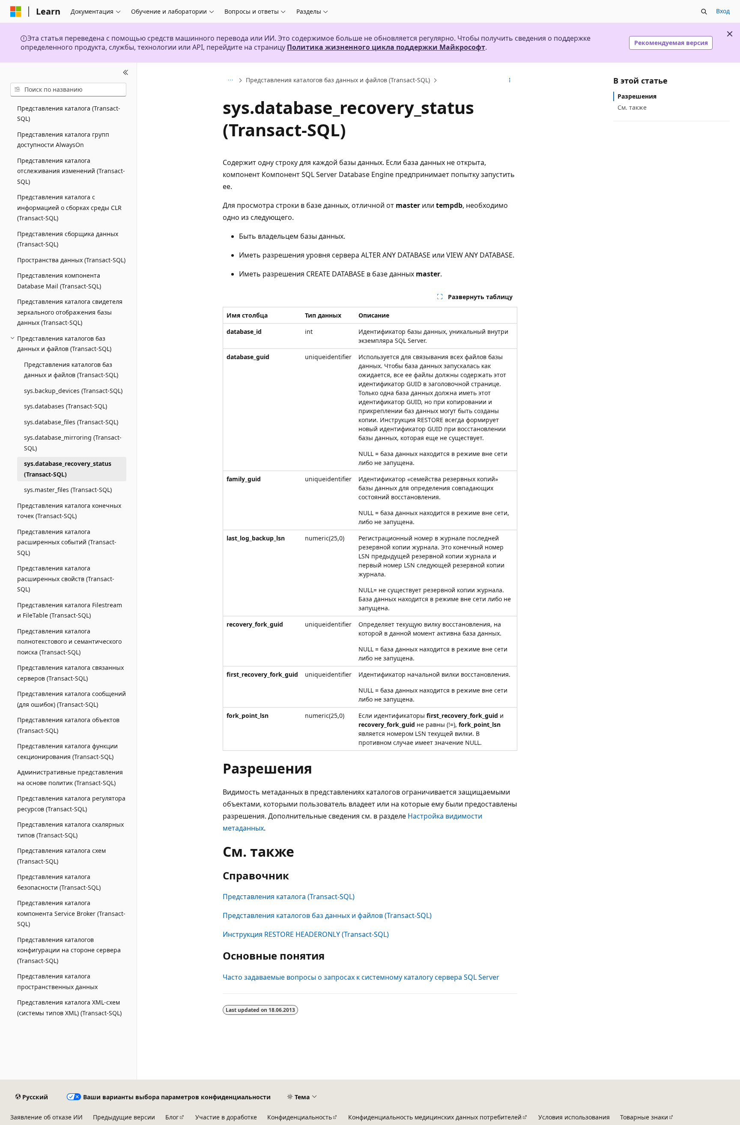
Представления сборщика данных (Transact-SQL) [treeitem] (67, 239)
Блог (172, 1117)
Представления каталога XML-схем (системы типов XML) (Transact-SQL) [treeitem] (69, 1007)
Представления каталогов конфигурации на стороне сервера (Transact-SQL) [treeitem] (69, 950)
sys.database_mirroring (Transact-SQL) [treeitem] (73, 442)
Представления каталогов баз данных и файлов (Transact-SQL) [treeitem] (71, 369)
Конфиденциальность (299, 1117)
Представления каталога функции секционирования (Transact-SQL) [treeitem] (67, 751)
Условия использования (574, 1117)
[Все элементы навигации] (230, 80)
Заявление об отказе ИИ (46, 1117)
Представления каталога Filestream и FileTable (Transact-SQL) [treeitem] (69, 610)
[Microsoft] (15, 11)
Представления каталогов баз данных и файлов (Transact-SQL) (338, 80)
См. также (632, 107)
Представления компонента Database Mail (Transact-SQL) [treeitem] (59, 280)
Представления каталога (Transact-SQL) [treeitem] (68, 113)
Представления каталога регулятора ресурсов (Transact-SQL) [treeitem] (71, 803)
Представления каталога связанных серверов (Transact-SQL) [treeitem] (70, 672)
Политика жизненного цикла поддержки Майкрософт (386, 47)
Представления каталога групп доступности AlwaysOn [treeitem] (63, 139)
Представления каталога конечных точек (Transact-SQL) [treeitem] (69, 510)
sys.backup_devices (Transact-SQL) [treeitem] (73, 391)
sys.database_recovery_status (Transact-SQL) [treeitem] (67, 468)
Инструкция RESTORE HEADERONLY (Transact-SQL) (306, 934)
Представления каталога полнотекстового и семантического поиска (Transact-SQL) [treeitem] (69, 641)
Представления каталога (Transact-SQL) (289, 896)
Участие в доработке (226, 1117)
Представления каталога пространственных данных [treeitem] (57, 981)
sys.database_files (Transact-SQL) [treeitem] (71, 422)
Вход (723, 11)
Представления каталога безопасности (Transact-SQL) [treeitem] (59, 882)
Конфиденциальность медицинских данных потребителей (435, 1117)
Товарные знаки (644, 1117)
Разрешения (637, 96)
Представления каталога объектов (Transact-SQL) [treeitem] (68, 725)
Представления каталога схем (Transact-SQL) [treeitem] (61, 855)
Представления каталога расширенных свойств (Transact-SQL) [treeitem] (65, 578)
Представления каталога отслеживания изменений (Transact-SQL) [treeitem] (71, 171)
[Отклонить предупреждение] (730, 34)
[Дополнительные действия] (509, 80)
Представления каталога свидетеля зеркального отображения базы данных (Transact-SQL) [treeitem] (69, 312)
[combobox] (68, 89)
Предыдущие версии (124, 1117)
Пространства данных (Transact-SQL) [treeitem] (71, 260)
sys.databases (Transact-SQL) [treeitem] (65, 406)
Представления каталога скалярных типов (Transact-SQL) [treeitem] (70, 829)
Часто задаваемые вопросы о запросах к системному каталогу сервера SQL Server (361, 977)
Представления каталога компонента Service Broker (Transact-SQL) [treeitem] (71, 913)
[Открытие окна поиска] (704, 11)
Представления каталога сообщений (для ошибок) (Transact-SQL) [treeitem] (71, 699)
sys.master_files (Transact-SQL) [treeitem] (68, 490)
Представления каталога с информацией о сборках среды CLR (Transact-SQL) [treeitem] (69, 207)
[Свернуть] (125, 73)
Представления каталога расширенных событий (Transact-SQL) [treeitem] (66, 542)
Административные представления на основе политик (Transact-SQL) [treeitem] (70, 777)
